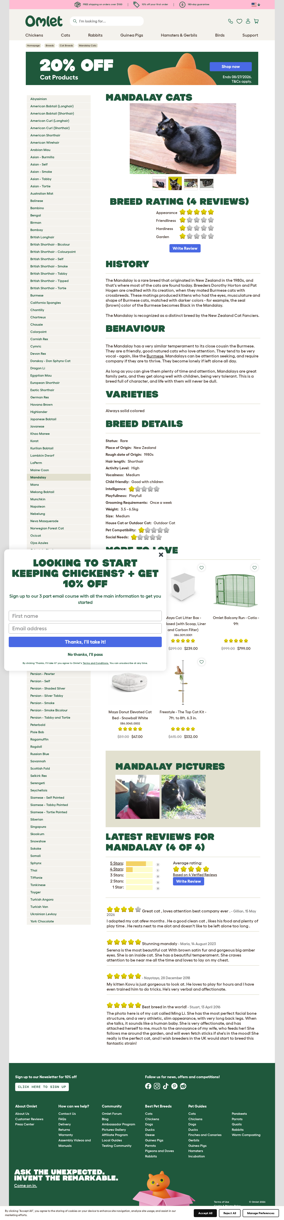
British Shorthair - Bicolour (50, 244)
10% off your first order (154, 4)
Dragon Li (37, 368)
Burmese (36, 295)
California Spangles (45, 302)
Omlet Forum (112, 1113)
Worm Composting (246, 1135)
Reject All (229, 1213)
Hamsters (195, 1151)
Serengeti (37, 783)
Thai (33, 870)
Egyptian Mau (41, 375)
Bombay (36, 230)
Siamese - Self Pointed (47, 797)
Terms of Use (221, 1201)
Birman (35, 222)
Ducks (149, 1129)
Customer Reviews (29, 1119)
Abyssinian (38, 99)
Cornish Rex (39, 339)
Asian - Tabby (40, 179)
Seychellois (38, 790)
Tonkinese (38, 885)
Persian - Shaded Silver (47, 688)
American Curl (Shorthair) (50, 128)
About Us (22, 1113)
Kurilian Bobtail (41, 448)
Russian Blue (39, 754)
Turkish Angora (41, 899)
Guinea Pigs (154, 1140)
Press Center (24, 1124)
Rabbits (151, 1156)
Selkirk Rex (38, 775)
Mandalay (38, 477)
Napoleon (37, 506)
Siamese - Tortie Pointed (48, 812)
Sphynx (35, 863)
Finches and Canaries (204, 1135)
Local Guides (112, 1140)
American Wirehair (44, 142)
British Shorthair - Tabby (48, 273)
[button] (228, 1106)
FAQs (62, 1119)
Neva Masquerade (44, 521)
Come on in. (25, 1185)
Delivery (64, 1124)
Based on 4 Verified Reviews (195, 875)
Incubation (196, 1156)
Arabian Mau (40, 150)
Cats (148, 1113)
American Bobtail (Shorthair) (52, 113)
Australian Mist (41, 193)
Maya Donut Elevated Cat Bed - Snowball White (130, 717)
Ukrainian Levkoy (43, 914)
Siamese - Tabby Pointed (49, 805)
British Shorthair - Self (46, 259)
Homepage (33, 45)
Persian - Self (40, 681)
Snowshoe (38, 841)
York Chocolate (42, 921)
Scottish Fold (40, 768)
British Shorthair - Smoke (49, 266)
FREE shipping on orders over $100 (102, 4)
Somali (35, 856)
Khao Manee (40, 433)
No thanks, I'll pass (85, 654)
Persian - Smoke (42, 703)
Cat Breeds (66, 45)
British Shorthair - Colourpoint (53, 251)
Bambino (37, 208)
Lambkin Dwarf (42, 455)
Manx (34, 484)
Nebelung (37, 513)
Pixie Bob (37, 732)
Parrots (150, 1145)
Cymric (35, 346)
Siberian (36, 819)
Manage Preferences (260, 1213)
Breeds (50, 45)
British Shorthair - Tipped (49, 281)
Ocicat (35, 535)
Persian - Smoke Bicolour (49, 710)
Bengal (35, 215)
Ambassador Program (118, 1124)
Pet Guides (197, 1106)
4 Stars (116, 869)
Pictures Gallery (114, 1129)
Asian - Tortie (40, 186)
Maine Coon (39, 470)
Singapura (38, 826)
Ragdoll (36, 746)
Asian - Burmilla (42, 157)
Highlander (38, 412)
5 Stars (116, 863)
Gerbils (193, 1140)
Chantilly (37, 310)
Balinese (36, 201)
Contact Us (67, 1113)
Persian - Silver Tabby (46, 695)
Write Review (185, 248)
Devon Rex (38, 353)
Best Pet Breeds (158, 1106)
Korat (34, 441)
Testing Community (116, 1145)
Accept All (205, 1213)
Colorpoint (38, 332)
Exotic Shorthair (42, 390)
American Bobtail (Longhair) (52, 106)
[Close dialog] (161, 554)
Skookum (37, 834)
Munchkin (37, 499)
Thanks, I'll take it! (85, 642)
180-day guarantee (198, 4)
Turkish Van (39, 907)
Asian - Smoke (41, 171)
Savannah (38, 761)
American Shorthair (45, 135)
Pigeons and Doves (159, 1151)
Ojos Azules (39, 543)
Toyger (35, 892)
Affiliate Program (115, 1135)
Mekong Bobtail (42, 492)
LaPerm (36, 463)
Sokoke (35, 848)
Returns (64, 1129)
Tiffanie (36, 877)
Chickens (152, 1119)
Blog (105, 1119)
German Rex (39, 397)
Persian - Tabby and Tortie (50, 717)
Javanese (37, 426)
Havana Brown (41, 404)
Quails (237, 1124)
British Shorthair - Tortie (48, 288)
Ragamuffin (39, 739)
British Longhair (42, 237)
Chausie (36, 324)
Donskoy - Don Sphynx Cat (50, 361)
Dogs (149, 1124)
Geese (150, 1135)
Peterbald (37, 725)
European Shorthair (45, 382)
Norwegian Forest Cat (47, 528)
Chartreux (38, 317)
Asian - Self (39, 164)
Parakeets (239, 1113)
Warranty (65, 1135)
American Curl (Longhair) (49, 120)
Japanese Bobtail (43, 419)
